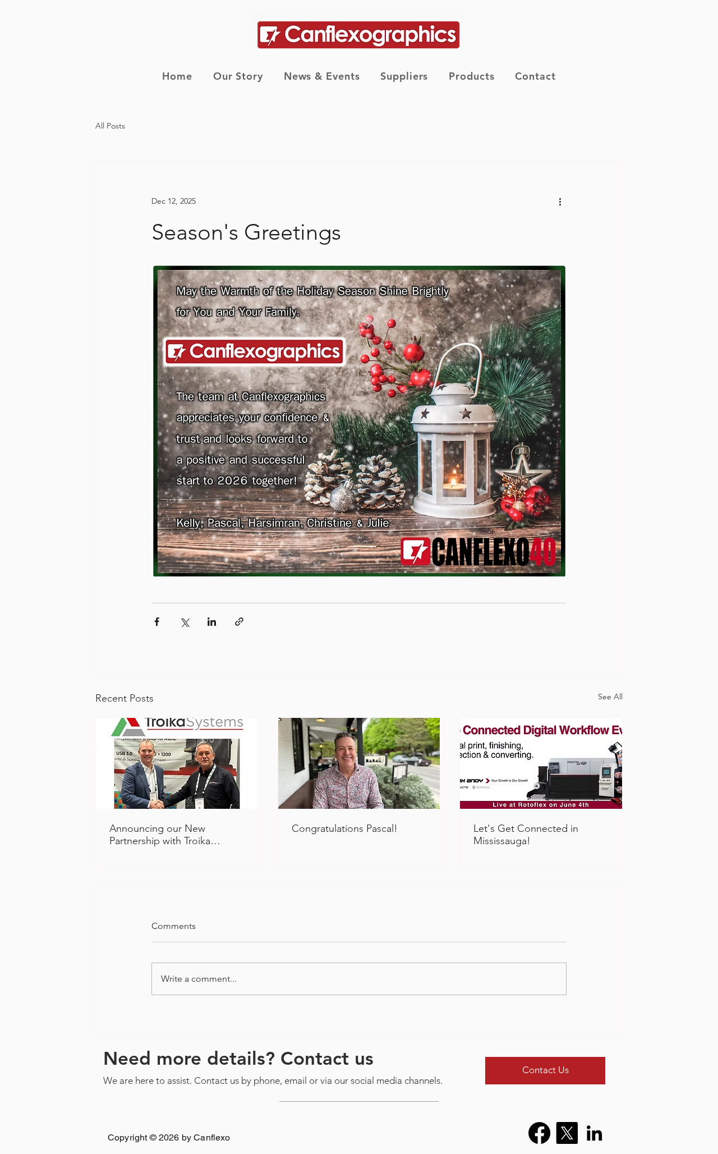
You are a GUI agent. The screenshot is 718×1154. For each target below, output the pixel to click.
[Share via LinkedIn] (211, 621)
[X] (567, 1133)
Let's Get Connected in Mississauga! (525, 834)
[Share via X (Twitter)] (184, 621)
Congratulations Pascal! (345, 828)
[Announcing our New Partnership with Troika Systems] (177, 763)
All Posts (110, 126)
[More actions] (560, 201)
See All (610, 697)
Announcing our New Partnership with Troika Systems (159, 834)
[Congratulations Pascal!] (359, 763)
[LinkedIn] (594, 1133)
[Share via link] (239, 621)
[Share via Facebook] (156, 621)
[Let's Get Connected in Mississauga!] (541, 763)
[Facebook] (539, 1133)
